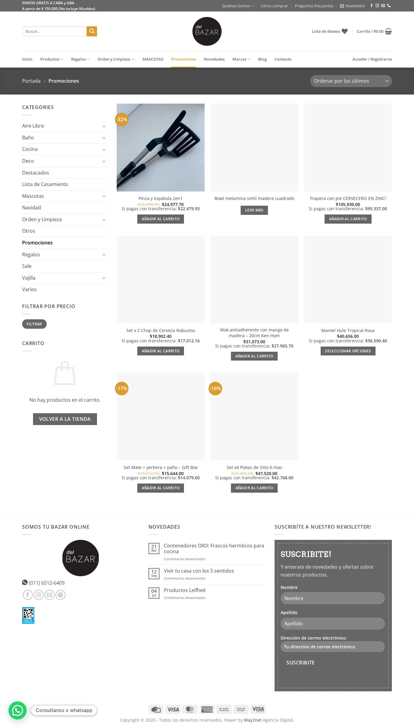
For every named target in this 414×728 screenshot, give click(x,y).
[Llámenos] (389, 6)
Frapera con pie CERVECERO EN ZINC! (348, 198)
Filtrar (34, 323)
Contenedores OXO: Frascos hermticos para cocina (214, 548)
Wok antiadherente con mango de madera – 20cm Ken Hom (254, 332)
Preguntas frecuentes (314, 5)
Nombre (289, 587)
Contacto (283, 59)
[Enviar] (92, 31)
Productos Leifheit (185, 590)
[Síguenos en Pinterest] (60, 595)
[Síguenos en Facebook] (371, 6)
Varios (29, 289)
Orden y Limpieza (114, 59)
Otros (28, 231)
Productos (49, 59)
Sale (27, 266)
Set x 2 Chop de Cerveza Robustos (160, 330)
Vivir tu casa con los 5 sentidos (199, 571)
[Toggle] (104, 126)
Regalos (78, 59)
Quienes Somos (236, 5)
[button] (352, 5)
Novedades (214, 59)
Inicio (27, 59)
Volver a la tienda (65, 419)
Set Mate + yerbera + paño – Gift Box (161, 467)
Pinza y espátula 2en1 (161, 198)
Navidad (31, 207)
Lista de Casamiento (45, 184)
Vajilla (28, 277)
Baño (28, 137)
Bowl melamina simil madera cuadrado (254, 198)
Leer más (254, 210)
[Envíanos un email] (383, 6)
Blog (262, 59)
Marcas (239, 59)
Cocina (30, 149)
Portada (31, 81)
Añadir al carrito (161, 219)
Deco (28, 161)
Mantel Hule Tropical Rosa (348, 330)
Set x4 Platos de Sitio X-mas (254, 467)
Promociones (183, 59)
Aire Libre (33, 125)
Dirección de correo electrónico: (314, 638)
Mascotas (33, 196)
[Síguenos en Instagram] (377, 6)
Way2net (253, 720)
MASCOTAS (152, 59)
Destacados (35, 172)
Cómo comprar (274, 5)
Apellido (289, 612)
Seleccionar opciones (348, 351)
